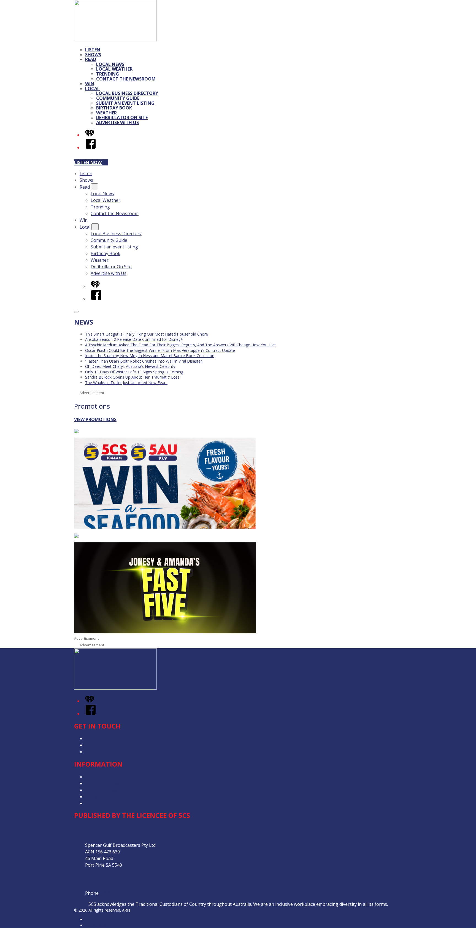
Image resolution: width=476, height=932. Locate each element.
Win (89, 84)
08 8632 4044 (114, 893)
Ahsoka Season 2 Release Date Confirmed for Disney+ (134, 339)
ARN (89, 919)
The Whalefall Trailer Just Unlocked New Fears (126, 382)
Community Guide (117, 98)
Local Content (99, 803)
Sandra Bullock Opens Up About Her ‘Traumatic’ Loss (132, 377)
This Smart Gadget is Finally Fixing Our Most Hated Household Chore (146, 334)
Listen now (88, 162)
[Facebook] (90, 147)
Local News (110, 64)
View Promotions (95, 419)
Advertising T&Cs (103, 790)
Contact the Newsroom (126, 79)
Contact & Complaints (107, 738)
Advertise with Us (117, 122)
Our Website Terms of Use (112, 797)
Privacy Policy (99, 777)
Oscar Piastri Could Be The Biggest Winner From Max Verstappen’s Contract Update (160, 350)
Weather (106, 113)
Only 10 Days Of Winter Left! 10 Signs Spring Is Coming (134, 371)
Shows (93, 55)
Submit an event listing (125, 103)
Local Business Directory (127, 93)
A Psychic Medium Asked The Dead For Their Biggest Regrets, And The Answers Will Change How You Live (180, 344)
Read (90, 59)
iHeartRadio (95, 925)
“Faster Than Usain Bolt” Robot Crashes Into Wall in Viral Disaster (143, 361)
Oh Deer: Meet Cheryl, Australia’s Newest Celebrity (130, 366)
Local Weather (114, 69)
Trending (107, 74)
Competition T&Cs (104, 783)
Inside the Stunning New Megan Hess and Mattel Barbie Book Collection (149, 355)
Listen (92, 50)
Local (92, 88)
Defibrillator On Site (122, 117)
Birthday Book (114, 108)
